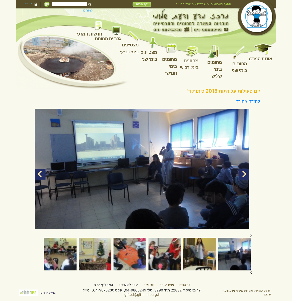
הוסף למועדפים (128, 285)
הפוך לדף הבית (103, 285)
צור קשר (149, 285)
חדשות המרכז (89, 34)
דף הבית (184, 285)
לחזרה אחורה (248, 101)
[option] (142, 169)
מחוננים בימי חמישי (169, 66)
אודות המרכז (260, 58)
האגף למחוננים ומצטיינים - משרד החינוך (203, 4)
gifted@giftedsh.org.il (142, 294)
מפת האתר (167, 285)
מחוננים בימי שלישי (214, 69)
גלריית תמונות (108, 38)
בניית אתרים (48, 292)
